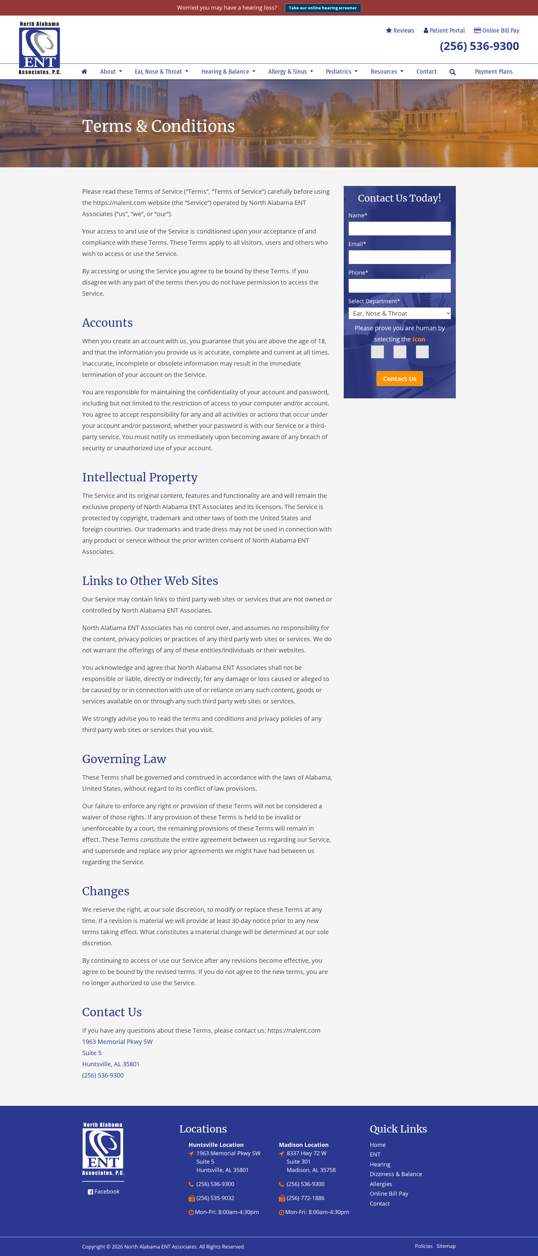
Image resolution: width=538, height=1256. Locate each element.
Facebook (106, 1191)
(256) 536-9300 (479, 45)
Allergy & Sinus (287, 71)
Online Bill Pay (500, 30)
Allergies (381, 1184)
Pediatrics (339, 71)
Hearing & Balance (225, 71)
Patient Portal (446, 30)
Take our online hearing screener (323, 8)
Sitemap (446, 1246)
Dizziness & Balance (396, 1174)
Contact (427, 71)
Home (378, 1144)
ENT (375, 1154)
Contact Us (400, 378)
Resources (384, 71)
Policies (424, 1246)
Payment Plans (494, 71)
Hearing (380, 1164)
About (108, 71)
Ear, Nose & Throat (158, 71)
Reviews (403, 30)
